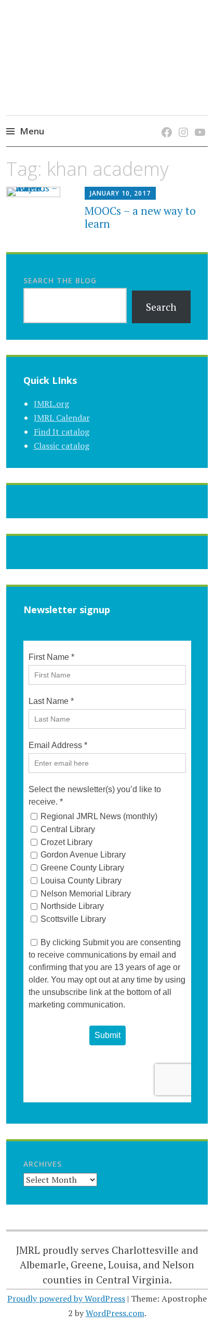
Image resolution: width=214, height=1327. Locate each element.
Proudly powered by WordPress (66, 1298)
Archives (42, 1164)
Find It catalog (61, 431)
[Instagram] (181, 122)
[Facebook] (164, 122)
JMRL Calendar (62, 417)
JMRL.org (51, 403)
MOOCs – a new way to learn (140, 217)
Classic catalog (61, 445)
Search (161, 306)
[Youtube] (198, 122)
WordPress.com (115, 1313)
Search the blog (60, 280)
